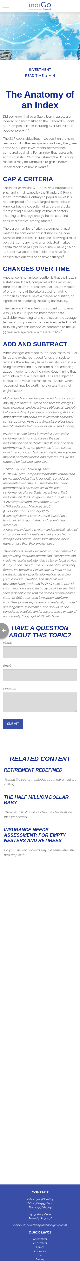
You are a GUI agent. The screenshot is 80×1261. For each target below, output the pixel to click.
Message (9, 689)
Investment (40, 1243)
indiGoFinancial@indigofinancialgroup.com (40, 1225)
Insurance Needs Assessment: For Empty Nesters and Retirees (35, 835)
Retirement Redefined (33, 770)
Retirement (40, 1238)
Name (7, 642)
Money (40, 1259)
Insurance (40, 1251)
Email (7, 666)
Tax (40, 1255)
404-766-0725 (44, 1199)
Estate (40, 1247)
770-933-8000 (44, 1203)
